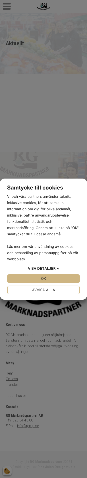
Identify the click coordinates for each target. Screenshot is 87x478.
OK (43, 278)
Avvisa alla (43, 290)
